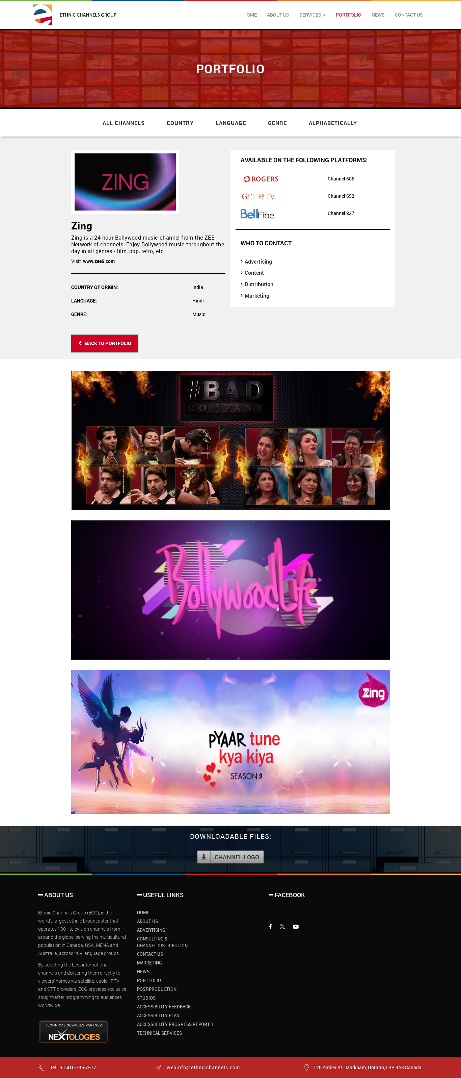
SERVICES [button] (310, 14)
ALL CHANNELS (124, 123)
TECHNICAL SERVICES (159, 1033)
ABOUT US (278, 14)
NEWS (378, 14)
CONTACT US (409, 14)
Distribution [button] (259, 284)
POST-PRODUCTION (157, 989)
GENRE (277, 123)
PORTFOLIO (348, 14)
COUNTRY (180, 123)
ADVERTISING (151, 930)
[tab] (313, 262)
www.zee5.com (99, 261)
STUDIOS (146, 998)
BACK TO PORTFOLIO (108, 343)
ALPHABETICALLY (333, 123)
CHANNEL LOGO (237, 857)
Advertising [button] (258, 261)
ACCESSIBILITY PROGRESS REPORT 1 (175, 1024)
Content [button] (254, 272)
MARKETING (149, 963)
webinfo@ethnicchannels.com (202, 1067)
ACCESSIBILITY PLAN (158, 1015)
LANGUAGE (231, 123)
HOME (250, 14)
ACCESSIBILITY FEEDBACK (164, 1007)
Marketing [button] (257, 295)
